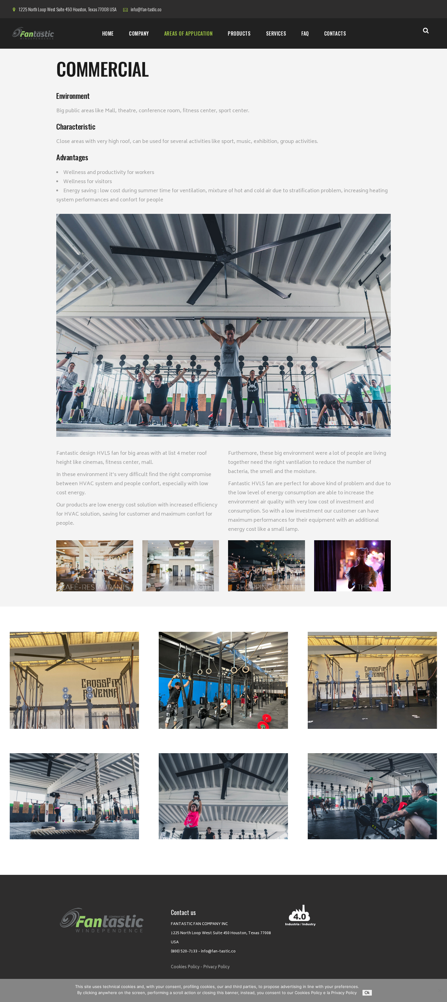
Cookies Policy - (186, 967)
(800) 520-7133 (184, 951)
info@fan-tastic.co (218, 951)
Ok (367, 992)
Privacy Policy (216, 967)
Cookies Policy (308, 992)
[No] (439, 990)
